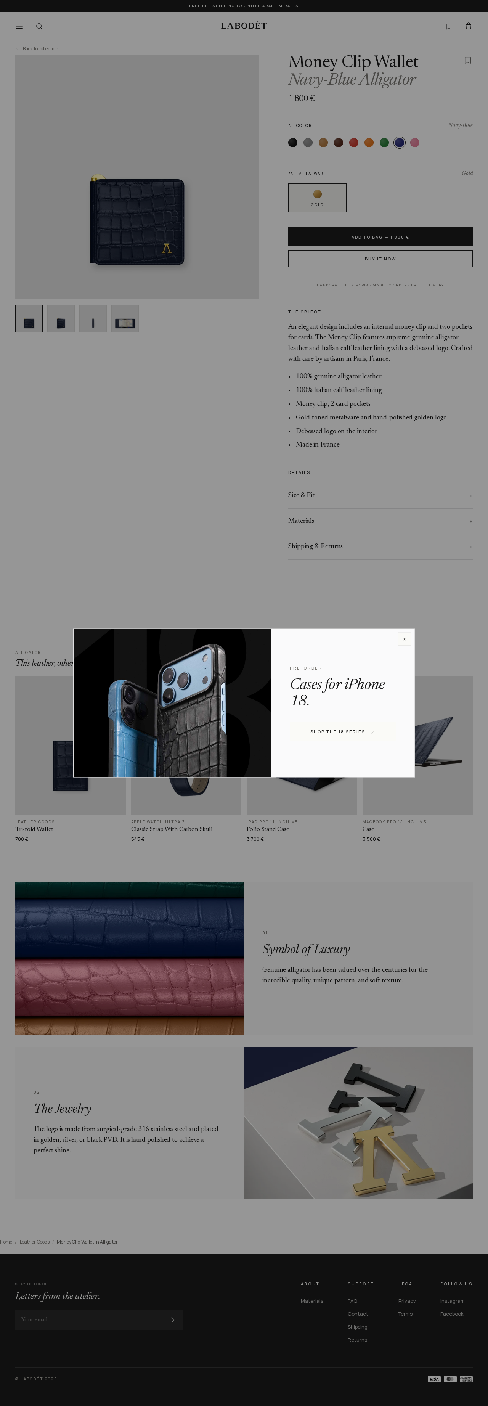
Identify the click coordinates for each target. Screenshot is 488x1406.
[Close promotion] (404, 638)
